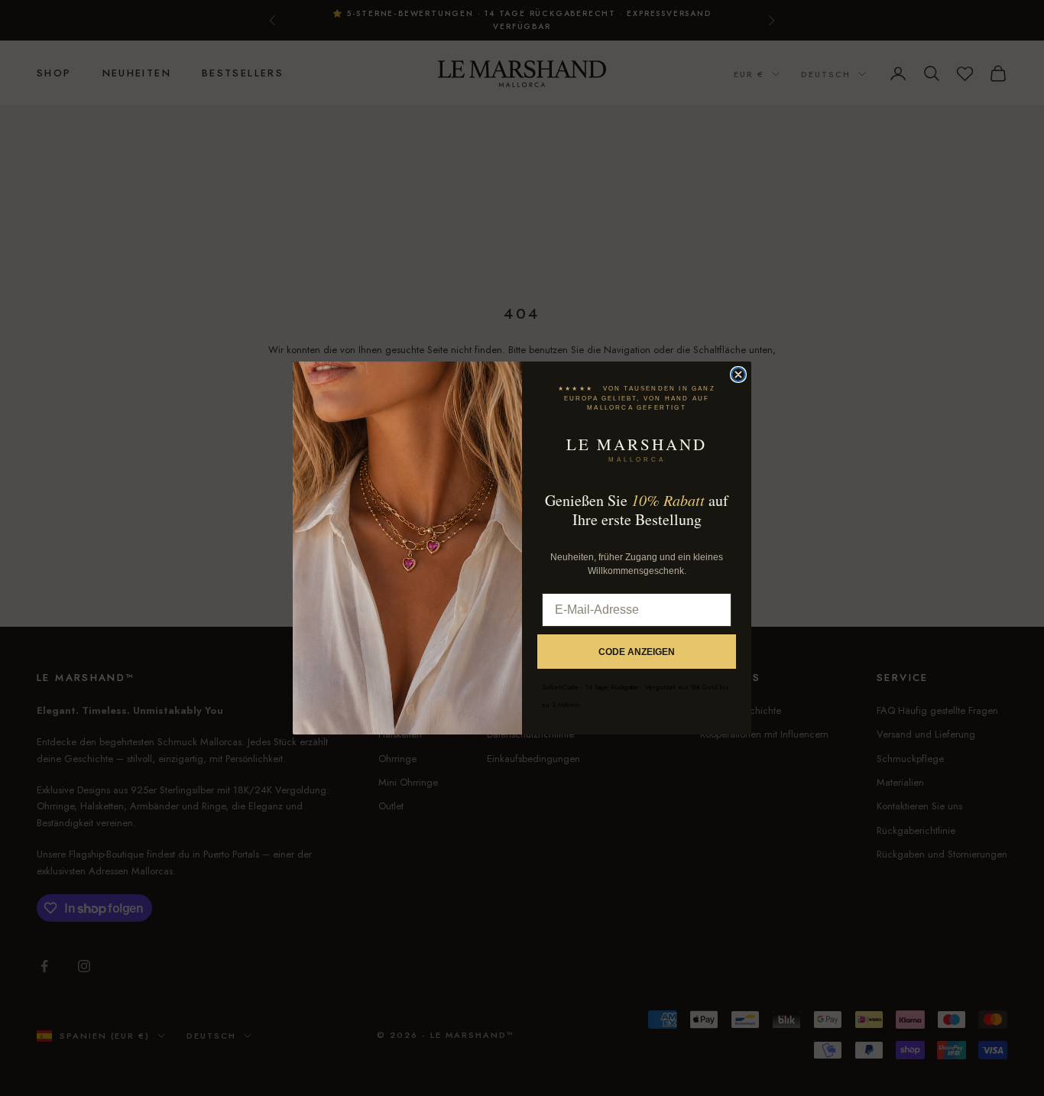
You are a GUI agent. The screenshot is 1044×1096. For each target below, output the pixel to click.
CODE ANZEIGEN (636, 652)
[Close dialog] (738, 374)
